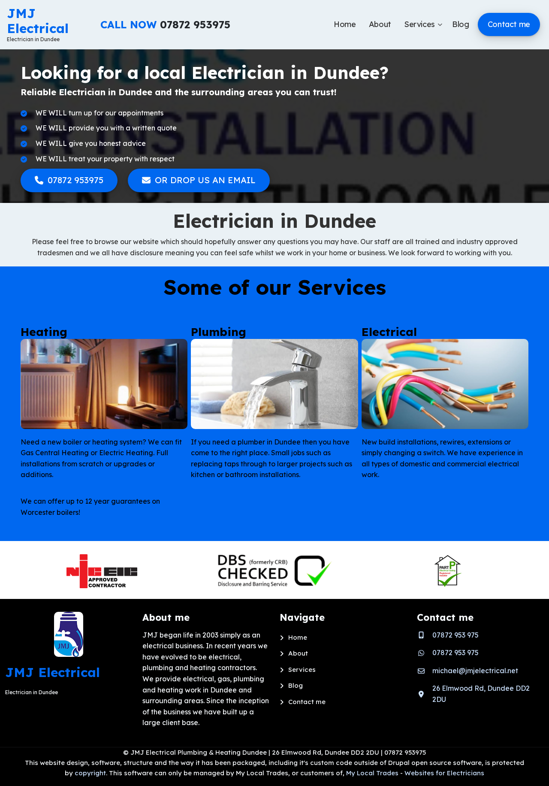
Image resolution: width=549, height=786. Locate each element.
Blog (295, 685)
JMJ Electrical (38, 20)
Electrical (389, 332)
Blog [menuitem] (460, 24)
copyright (89, 773)
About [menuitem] (380, 24)
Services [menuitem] (423, 32)
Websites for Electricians (444, 773)
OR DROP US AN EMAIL (205, 180)
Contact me (307, 702)
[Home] (68, 633)
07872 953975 (75, 180)
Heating (44, 332)
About (298, 653)
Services (302, 669)
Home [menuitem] (345, 24)
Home (297, 637)
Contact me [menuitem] (509, 24)
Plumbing (218, 332)
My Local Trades (371, 773)
